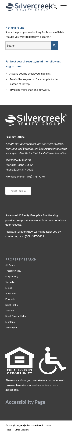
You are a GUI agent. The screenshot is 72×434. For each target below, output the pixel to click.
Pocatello (10, 299)
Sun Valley (10, 282)
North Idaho (11, 304)
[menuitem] (53, 7)
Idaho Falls (10, 293)
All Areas (10, 265)
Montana (10, 322)
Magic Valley (11, 276)
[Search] (53, 7)
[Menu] (62, 7)
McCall (8, 287)
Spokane (9, 310)
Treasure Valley (13, 270)
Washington (11, 327)
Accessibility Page (25, 402)
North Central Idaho (15, 316)
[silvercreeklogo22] (29, 7)
